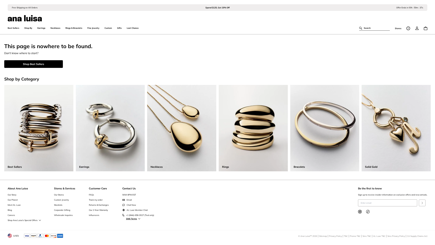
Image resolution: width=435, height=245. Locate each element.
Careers (11, 215)
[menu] (417, 28)
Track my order (96, 200)
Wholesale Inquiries (63, 215)
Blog (10, 210)
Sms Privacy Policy (396, 236)
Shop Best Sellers (33, 64)
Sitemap (323, 236)
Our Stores (59, 194)
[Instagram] (360, 212)
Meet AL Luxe (14, 205)
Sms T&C (367, 236)
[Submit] (422, 203)
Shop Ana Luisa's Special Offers (23, 220)
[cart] (425, 28)
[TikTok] (368, 212)
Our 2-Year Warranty (98, 210)
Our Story (12, 194)
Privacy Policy (335, 236)
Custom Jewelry (61, 200)
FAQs (91, 194)
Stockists (58, 205)
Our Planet (13, 200)
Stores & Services (64, 188)
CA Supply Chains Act (417, 236)
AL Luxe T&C (379, 236)
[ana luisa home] (218, 16)
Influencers (94, 215)
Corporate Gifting (62, 210)
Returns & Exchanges (99, 205)
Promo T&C (355, 236)
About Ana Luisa (18, 188)
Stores (398, 28)
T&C (346, 236)
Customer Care (98, 188)
